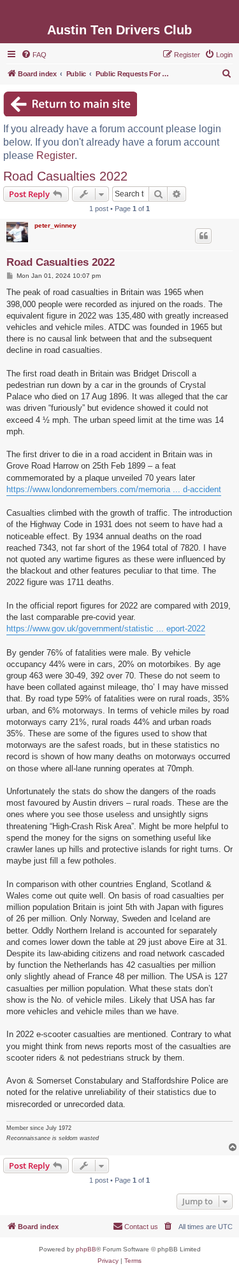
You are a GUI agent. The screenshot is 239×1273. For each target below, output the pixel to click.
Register (55, 155)
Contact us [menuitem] (141, 1226)
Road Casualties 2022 (65, 176)
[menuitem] (34, 54)
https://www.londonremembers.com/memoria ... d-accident (113, 489)
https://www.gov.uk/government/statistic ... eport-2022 (105, 628)
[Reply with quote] (203, 236)
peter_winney (55, 225)
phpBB (86, 1249)
